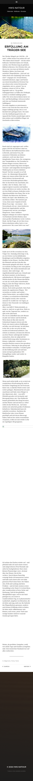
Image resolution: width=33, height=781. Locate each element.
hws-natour (17, 8)
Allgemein (7, 661)
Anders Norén (20, 771)
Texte (17, 661)
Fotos (13, 661)
